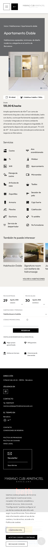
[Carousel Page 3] (44, 88)
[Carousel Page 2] (42, 88)
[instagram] (5, 391)
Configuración (15, 530)
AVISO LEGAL (8, 444)
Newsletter (13, 458)
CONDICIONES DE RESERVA (13, 430)
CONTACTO (7, 427)
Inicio (6, 26)
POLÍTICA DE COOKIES (11, 441)
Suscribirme (12, 465)
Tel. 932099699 (8, 403)
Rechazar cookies (17, 544)
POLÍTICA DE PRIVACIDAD (12, 437)
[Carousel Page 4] (46, 88)
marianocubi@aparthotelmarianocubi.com (18, 406)
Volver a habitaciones (34, 279)
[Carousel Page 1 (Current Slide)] (41, 88)
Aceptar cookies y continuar (21, 537)
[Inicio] (34, 7)
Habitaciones (14, 26)
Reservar (25, 330)
